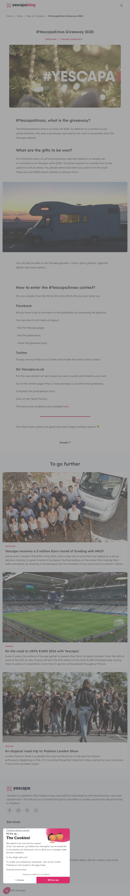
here (65, 406)
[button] (6, 890)
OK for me (53, 880)
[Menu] (121, 5)
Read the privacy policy (16, 870)
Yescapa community (71, 39)
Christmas (51, 39)
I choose (20, 880)
